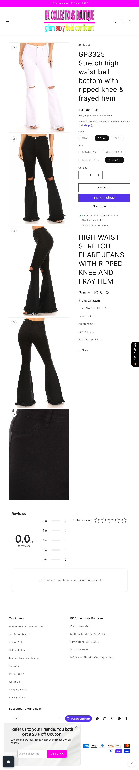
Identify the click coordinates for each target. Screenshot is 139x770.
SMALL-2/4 (91, 153)
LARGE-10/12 (92, 160)
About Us (14, 681)
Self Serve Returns (19, 634)
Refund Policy (17, 650)
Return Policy (17, 642)
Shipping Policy (18, 689)
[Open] (8, 761)
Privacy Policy (17, 697)
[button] (7, 21)
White (101, 138)
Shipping (83, 115)
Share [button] (85, 350)
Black (87, 139)
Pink (119, 139)
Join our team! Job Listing (24, 658)
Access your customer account (26, 626)
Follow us (14, 666)
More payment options (104, 206)
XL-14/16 (114, 160)
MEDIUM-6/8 (116, 153)
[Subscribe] (59, 718)
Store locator (16, 673)
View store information (95, 225)
